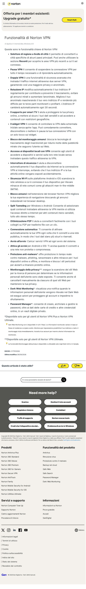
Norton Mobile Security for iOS (14, 490)
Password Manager (50, 477)
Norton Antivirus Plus (10, 452)
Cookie (5, 549)
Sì (65, 365)
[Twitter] (3, 530)
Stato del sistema (9, 562)
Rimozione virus (49, 457)
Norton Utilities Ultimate (11, 494)
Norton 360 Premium (10, 465)
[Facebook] (20, 530)
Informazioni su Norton (52, 505)
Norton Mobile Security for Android (15, 486)
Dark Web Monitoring (51, 481)
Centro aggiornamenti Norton (13, 514)
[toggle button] (3, 4)
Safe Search (48, 473)
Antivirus (46, 452)
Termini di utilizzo (9, 541)
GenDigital (47, 518)
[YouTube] (26, 530)
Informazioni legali (10, 536)
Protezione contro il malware (54, 461)
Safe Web (47, 469)
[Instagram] (8, 530)
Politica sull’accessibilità (12, 553)
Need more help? (43, 393)
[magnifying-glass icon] (63, 379)
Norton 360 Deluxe (9, 461)
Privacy (5, 545)
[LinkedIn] (14, 530)
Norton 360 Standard (10, 457)
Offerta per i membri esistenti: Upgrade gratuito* (26, 16)
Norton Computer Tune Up (12, 505)
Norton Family (7, 481)
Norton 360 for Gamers (11, 469)
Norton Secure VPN (9, 473)
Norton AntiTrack (8, 477)
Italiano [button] (81, 530)
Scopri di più (72, 20)
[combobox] (43, 379)
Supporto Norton (8, 510)
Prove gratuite (48, 510)
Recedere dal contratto (12, 566)
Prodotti (6, 447)
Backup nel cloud (50, 465)
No (78, 365)
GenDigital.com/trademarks (71, 440)
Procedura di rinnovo (9, 518)
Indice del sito (8, 557)
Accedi (45, 514)
